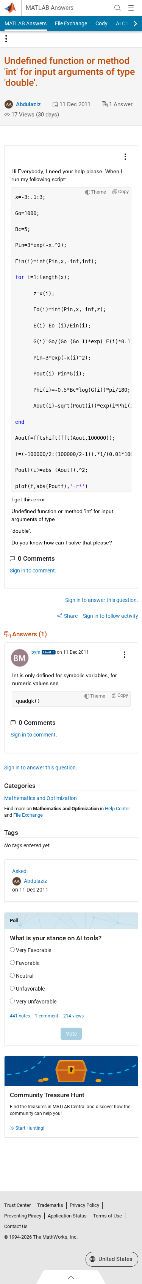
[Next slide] (128, 23)
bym (36, 652)
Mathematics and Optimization (40, 798)
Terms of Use (107, 1216)
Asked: (20, 871)
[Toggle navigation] (6, 39)
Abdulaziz (28, 104)
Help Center (117, 808)
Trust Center (17, 1205)
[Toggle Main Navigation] (131, 8)
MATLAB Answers (49, 8)
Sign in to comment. (33, 571)
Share (71, 616)
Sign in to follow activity (110, 616)
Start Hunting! (30, 1128)
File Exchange (71, 23)
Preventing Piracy (22, 1216)
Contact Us (16, 1226)
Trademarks (50, 1205)
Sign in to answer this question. (101, 600)
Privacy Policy (84, 1205)
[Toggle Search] (117, 8)
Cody (101, 23)
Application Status (67, 1216)
